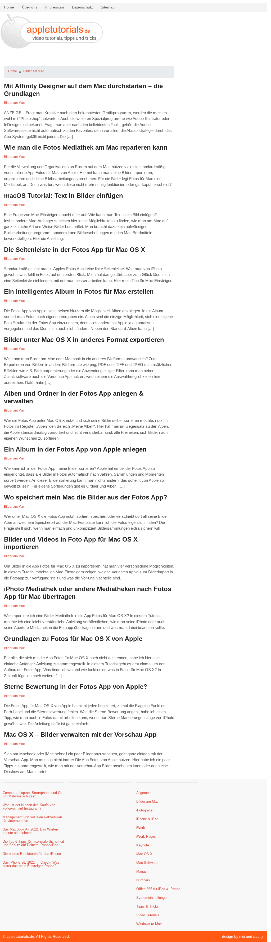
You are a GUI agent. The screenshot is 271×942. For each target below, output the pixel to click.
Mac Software (146, 863)
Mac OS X (144, 854)
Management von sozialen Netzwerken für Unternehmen (32, 819)
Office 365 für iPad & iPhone (158, 889)
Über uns (29, 7)
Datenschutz (82, 7)
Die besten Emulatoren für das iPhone (32, 854)
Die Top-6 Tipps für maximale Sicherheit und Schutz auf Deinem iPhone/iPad (33, 843)
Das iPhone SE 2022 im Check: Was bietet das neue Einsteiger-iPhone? (31, 864)
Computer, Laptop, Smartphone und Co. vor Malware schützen (33, 794)
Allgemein (143, 793)
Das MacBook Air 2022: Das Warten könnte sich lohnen (30, 831)
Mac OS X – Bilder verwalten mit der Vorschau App (80, 734)
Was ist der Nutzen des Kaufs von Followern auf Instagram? (29, 806)
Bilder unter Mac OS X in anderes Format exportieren (84, 339)
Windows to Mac (149, 924)
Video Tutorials (147, 915)
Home (9, 7)
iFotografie (144, 810)
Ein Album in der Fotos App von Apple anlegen (75, 449)
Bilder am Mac (33, 71)
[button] (133, 55)
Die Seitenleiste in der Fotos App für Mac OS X (74, 249)
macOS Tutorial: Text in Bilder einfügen (63, 195)
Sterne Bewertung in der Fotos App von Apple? (75, 686)
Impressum (54, 7)
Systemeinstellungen (152, 898)
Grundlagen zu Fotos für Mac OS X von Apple (73, 638)
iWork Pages (146, 836)
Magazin (142, 871)
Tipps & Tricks (147, 906)
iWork (140, 828)
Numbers (143, 880)
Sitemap (108, 7)
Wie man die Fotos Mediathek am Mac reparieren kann (86, 147)
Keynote (142, 845)
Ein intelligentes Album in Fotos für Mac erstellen (79, 291)
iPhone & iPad (147, 819)
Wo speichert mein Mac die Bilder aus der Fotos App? (85, 497)
